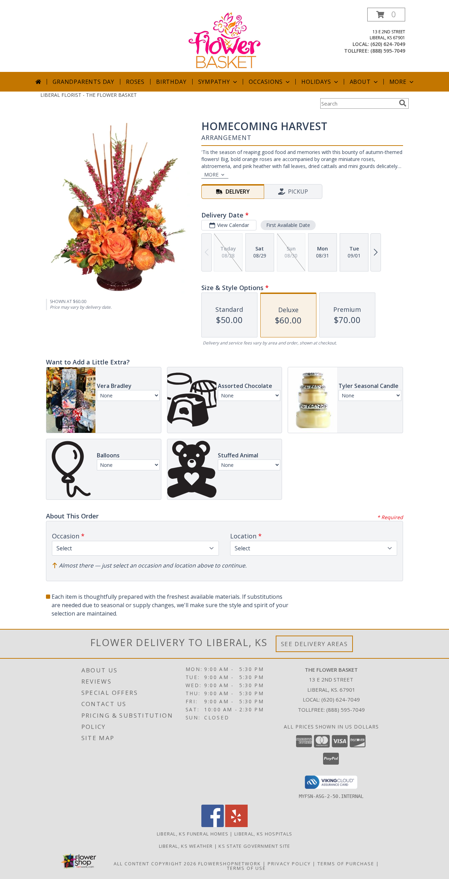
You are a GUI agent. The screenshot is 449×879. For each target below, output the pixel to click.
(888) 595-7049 (387, 50)
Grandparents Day (83, 82)
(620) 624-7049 (387, 44)
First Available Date (288, 225)
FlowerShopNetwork (229, 863)
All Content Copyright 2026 (155, 863)
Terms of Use (246, 868)
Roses (135, 82)
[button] (386, 14)
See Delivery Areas (314, 644)
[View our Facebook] (212, 825)
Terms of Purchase (345, 863)
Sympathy (214, 82)
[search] (402, 103)
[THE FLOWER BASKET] (225, 39)
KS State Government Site (254, 846)
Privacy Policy (289, 863)
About (360, 82)
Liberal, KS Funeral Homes (193, 834)
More (398, 82)
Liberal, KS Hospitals (263, 834)
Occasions (266, 82)
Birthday (171, 82)
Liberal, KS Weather (186, 846)
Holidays (316, 82)
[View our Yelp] (236, 825)
